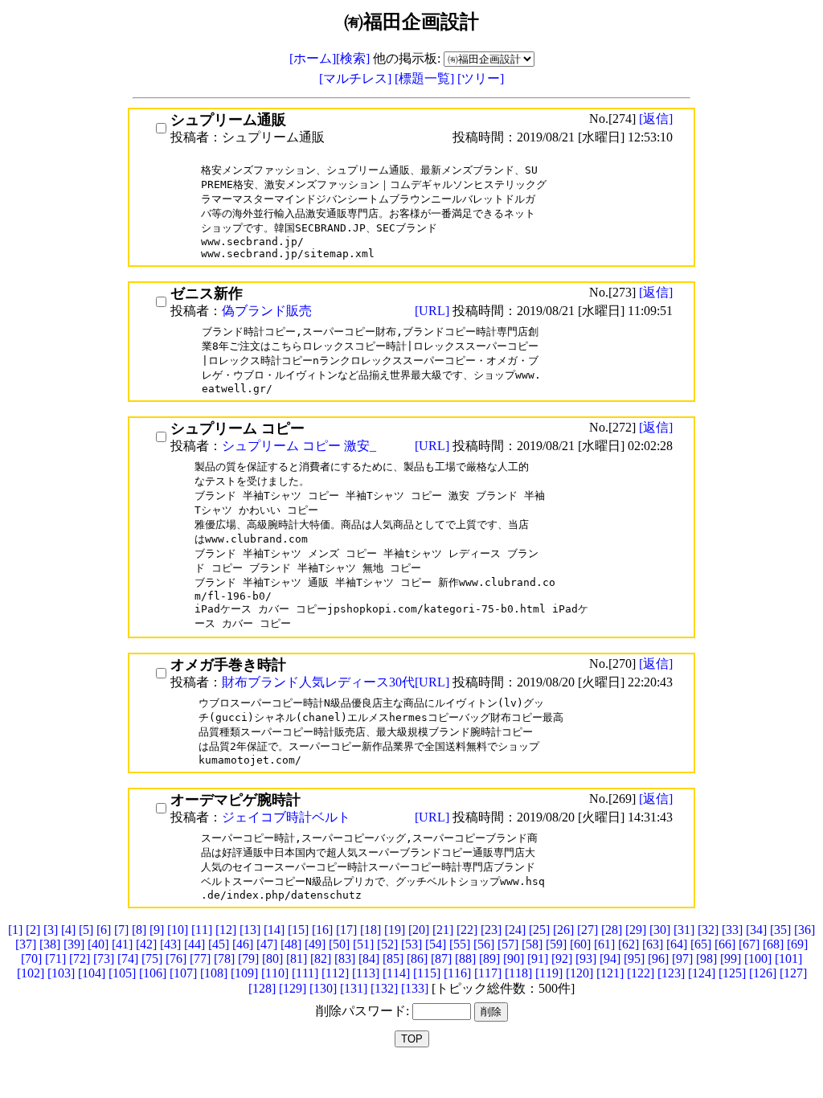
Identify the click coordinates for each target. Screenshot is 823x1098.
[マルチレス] (357, 78)
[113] (365, 973)
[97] (682, 958)
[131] (353, 988)
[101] (788, 958)
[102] (30, 973)
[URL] (433, 311)
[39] (73, 944)
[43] (170, 944)
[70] (31, 958)
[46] (242, 944)
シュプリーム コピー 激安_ (299, 446)
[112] (335, 973)
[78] (224, 958)
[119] (549, 973)
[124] (701, 973)
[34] (756, 929)
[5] (86, 929)
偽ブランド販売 (267, 311)
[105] (122, 973)
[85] (393, 958)
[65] (700, 944)
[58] (532, 944)
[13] (250, 929)
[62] (628, 944)
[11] (201, 929)
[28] (611, 929)
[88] (465, 958)
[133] (414, 988)
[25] (539, 929)
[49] (315, 944)
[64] (676, 944)
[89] (489, 958)
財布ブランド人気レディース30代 (318, 682)
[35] (780, 929)
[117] (488, 973)
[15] (298, 929)
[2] (33, 929)
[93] (585, 958)
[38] (49, 944)
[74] (127, 958)
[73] (103, 958)
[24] (515, 929)
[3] (50, 929)
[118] (518, 973)
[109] (244, 973)
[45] (218, 944)
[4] (68, 929)
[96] (658, 958)
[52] (387, 944)
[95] (634, 958)
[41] (122, 944)
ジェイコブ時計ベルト (286, 817)
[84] (368, 958)
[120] (579, 973)
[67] (749, 944)
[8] (139, 929)
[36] (804, 929)
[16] (322, 929)
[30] (659, 929)
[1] (15, 929)
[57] (507, 944)
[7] (121, 929)
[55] (459, 944)
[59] (556, 944)
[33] (732, 929)
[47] (266, 944)
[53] (411, 944)
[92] (561, 958)
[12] (225, 929)
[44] (194, 944)
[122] (640, 973)
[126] (762, 973)
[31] (684, 929)
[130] (323, 988)
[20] (418, 929)
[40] (98, 944)
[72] (79, 958)
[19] (394, 929)
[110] (275, 973)
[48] (290, 944)
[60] (580, 944)
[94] (610, 958)
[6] (103, 929)
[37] (25, 944)
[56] (483, 944)
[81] (296, 958)
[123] (671, 973)
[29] (635, 929)
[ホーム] (312, 58)
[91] (537, 958)
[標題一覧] (426, 78)
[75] (151, 958)
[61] (604, 944)
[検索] (353, 58)
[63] (652, 944)
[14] (274, 929)
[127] (793, 973)
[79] (248, 958)
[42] (146, 944)
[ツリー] (480, 78)
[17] (346, 929)
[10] (177, 929)
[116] (457, 973)
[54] (435, 944)
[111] (305, 973)
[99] (730, 958)
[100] (758, 958)
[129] (292, 988)
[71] (55, 958)
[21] (442, 929)
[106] (152, 973)
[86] (417, 958)
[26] (563, 929)
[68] (773, 944)
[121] (610, 973)
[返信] (656, 118)
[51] (363, 944)
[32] (708, 929)
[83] (344, 958)
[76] (176, 958)
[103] (61, 973)
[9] (156, 929)
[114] (396, 973)
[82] (320, 958)
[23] (491, 929)
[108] (213, 973)
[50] (339, 944)
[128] (262, 988)
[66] (724, 944)
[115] (426, 973)
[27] (587, 929)
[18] (370, 929)
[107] (183, 973)
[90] (513, 958)
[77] (200, 958)
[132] (384, 988)
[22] (467, 929)
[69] (797, 944)
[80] (272, 958)
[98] (706, 958)
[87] (441, 958)
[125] (732, 973)
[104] (91, 973)
